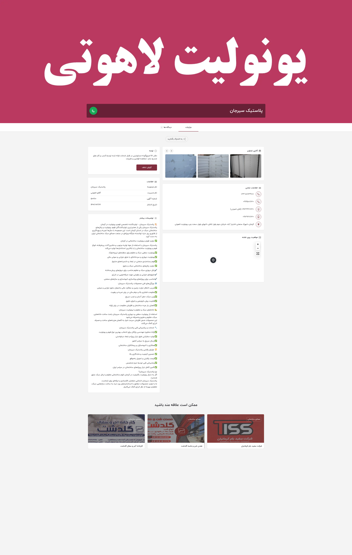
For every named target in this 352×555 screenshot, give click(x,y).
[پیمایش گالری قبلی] (166, 151)
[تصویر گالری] (180, 166)
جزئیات (188, 127)
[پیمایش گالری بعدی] (171, 151)
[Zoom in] (258, 244)
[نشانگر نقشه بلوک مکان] (213, 260)
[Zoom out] (258, 248)
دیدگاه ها (166, 127)
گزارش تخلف (147, 167)
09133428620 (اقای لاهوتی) (242, 209)
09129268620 (248, 216)
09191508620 (248, 201)
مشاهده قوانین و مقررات (136, 158)
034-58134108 (247, 194)
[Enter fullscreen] (258, 254)
